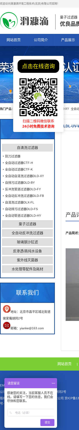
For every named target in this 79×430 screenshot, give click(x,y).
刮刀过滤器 (12, 156)
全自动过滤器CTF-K (19, 169)
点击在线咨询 (38, 66)
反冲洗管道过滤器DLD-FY (23, 189)
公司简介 (41, 40)
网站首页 (14, 40)
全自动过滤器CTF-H (19, 163)
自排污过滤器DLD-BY (20, 182)
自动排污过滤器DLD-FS (21, 209)
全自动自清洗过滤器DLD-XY (24, 176)
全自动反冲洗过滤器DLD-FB (24, 196)
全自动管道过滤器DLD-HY (23, 215)
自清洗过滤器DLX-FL (19, 202)
